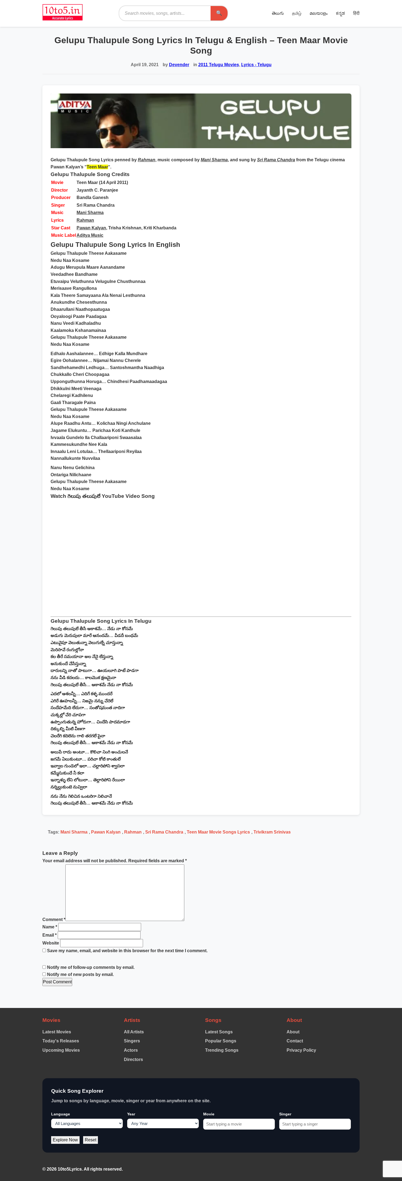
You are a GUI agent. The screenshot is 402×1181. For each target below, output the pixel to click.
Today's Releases (60, 1041)
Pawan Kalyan (91, 228)
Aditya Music (90, 235)
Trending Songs (221, 1050)
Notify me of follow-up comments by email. (91, 967)
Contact (295, 1041)
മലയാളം (319, 13)
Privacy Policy (301, 1050)
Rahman (85, 220)
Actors (131, 1050)
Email (49, 935)
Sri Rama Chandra (164, 832)
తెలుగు (278, 13)
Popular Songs (220, 1041)
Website (50, 943)
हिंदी (356, 13)
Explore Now (65, 1140)
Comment (53, 919)
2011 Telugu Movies (218, 64)
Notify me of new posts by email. (80, 974)
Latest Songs (219, 1032)
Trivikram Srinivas (272, 832)
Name (49, 927)
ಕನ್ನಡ (340, 13)
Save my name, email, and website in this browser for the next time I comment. (127, 950)
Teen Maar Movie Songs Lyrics (218, 832)
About (293, 1032)
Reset (90, 1140)
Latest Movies (56, 1032)
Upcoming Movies (61, 1050)
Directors (133, 1059)
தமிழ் (296, 13)
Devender (179, 64)
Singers (132, 1041)
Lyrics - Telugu (256, 64)
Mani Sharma (90, 212)
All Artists (134, 1032)
